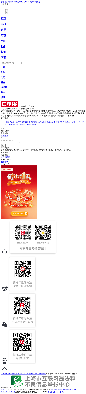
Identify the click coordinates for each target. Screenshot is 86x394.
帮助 (38, 2)
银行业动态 (5, 157)
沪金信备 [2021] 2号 (56, 392)
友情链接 (42, 374)
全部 (3, 67)
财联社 (3, 389)
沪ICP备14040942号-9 (58, 389)
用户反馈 (26, 2)
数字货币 (4, 162)
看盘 (3, 82)
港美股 (4, 87)
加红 (3, 72)
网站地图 (33, 2)
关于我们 (4, 2)
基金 (3, 92)
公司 (3, 77)
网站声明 (11, 2)
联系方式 (18, 2)
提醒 (3, 97)
